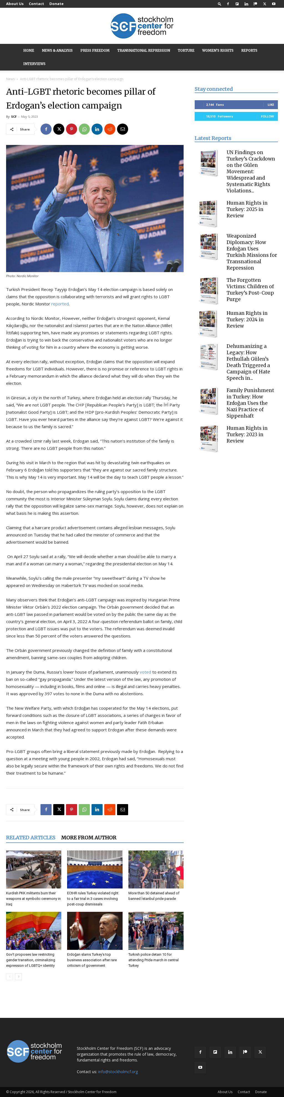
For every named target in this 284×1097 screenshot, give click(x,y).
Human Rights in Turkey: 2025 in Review (247, 209)
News (10, 79)
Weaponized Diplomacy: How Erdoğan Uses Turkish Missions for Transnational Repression (252, 252)
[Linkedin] (246, 4)
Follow (267, 116)
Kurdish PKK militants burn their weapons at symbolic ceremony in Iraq (33, 898)
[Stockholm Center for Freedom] (142, 26)
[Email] (122, 129)
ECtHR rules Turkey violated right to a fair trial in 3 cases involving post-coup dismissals (92, 898)
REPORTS (249, 50)
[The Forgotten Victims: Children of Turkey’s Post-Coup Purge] (208, 291)
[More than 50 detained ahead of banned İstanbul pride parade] (156, 869)
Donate (56, 3)
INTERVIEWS (34, 64)
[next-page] (18, 976)
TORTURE (186, 50)
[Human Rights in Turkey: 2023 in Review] (208, 439)
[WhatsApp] (84, 129)
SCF (14, 116)
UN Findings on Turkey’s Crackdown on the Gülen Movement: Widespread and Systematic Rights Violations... (251, 171)
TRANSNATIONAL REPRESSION (143, 50)
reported (60, 304)
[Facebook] (228, 4)
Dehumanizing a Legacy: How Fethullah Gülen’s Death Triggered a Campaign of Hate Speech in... (248, 362)
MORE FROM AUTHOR (88, 837)
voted (145, 672)
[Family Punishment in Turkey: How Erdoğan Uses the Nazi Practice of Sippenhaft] (208, 401)
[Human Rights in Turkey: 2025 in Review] (208, 214)
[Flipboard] (237, 4)
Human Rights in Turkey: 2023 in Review (247, 434)
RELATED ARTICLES (30, 837)
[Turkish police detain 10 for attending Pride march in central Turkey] (156, 931)
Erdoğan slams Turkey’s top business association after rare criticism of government (92, 960)
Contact (36, 3)
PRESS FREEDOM (95, 50)
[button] (219, 4)
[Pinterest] (71, 129)
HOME (28, 50)
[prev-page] (9, 976)
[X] (264, 4)
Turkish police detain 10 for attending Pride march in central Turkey (153, 960)
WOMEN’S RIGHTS (218, 50)
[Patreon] (255, 4)
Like (271, 104)
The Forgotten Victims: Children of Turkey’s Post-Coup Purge (250, 289)
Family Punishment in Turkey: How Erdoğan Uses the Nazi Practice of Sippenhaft (250, 403)
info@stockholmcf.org (118, 1071)
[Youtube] (274, 4)
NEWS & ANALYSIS (57, 50)
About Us (15, 3)
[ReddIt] (109, 129)
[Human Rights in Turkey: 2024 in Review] (208, 324)
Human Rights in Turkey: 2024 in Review (247, 319)
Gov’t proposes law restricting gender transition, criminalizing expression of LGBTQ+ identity (30, 960)
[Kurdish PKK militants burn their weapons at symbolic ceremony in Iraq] (33, 869)
